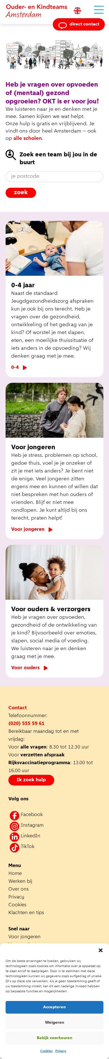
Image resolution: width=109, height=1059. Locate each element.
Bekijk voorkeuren (54, 1038)
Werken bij (20, 881)
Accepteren (54, 1007)
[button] (100, 950)
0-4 (15, 367)
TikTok (27, 846)
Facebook (32, 814)
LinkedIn (30, 836)
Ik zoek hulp (31, 780)
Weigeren (54, 1023)
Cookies (46, 1051)
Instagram (32, 825)
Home (15, 873)
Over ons (18, 889)
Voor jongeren (27, 529)
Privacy (60, 1051)
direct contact (84, 24)
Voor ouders (25, 668)
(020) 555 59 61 (26, 723)
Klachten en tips (27, 913)
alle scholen (27, 138)
